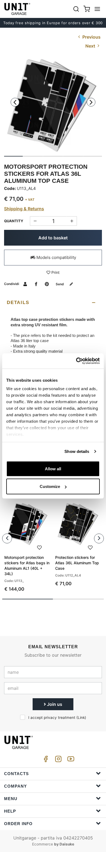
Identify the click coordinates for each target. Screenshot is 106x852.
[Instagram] (57, 760)
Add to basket (53, 237)
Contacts (16, 773)
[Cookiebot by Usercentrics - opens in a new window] (76, 361)
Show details (76, 451)
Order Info (18, 823)
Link (81, 717)
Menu (10, 798)
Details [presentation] (18, 302)
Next (90, 46)
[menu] (97, 8)
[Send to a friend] (25, 284)
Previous (91, 37)
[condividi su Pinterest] (47, 284)
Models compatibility (55, 257)
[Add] (35, 221)
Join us (54, 704)
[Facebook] (44, 760)
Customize (50, 486)
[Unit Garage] (17, 9)
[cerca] (76, 8)
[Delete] (72, 221)
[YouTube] (70, 760)
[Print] (39, 547)
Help (10, 811)
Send (60, 284)
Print (55, 272)
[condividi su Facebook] (36, 284)
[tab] (53, 302)
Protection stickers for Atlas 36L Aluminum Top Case (77, 563)
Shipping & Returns (24, 208)
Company (15, 786)
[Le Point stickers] (53, 106)
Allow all (53, 468)
